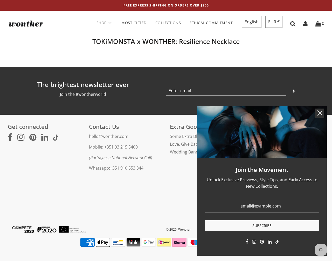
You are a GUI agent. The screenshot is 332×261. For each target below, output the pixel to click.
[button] (252, 22)
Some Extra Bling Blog (191, 136)
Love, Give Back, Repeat (193, 144)
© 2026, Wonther (178, 229)
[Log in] (305, 23)
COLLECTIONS (168, 22)
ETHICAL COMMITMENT (211, 22)
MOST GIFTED (134, 22)
